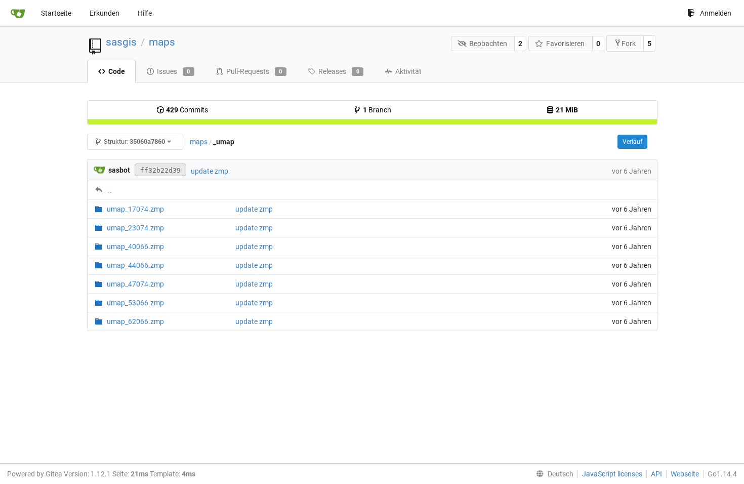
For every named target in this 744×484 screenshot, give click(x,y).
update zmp (209, 171)
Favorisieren (565, 43)
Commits (187, 110)
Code (116, 71)
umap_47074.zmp (135, 284)
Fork (629, 43)
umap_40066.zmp (135, 247)
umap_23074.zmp (135, 228)
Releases (338, 71)
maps (162, 42)
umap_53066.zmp (135, 303)
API (656, 474)
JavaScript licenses (612, 474)
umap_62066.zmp (135, 321)
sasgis (121, 42)
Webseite (685, 474)
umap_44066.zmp (135, 265)
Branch (377, 110)
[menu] (552, 474)
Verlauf (632, 141)
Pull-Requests (254, 71)
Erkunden (104, 13)
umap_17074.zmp (135, 209)
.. (110, 190)
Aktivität (408, 71)
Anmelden (715, 13)
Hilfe (145, 13)
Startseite (56, 13)
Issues (173, 71)
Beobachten (488, 43)
